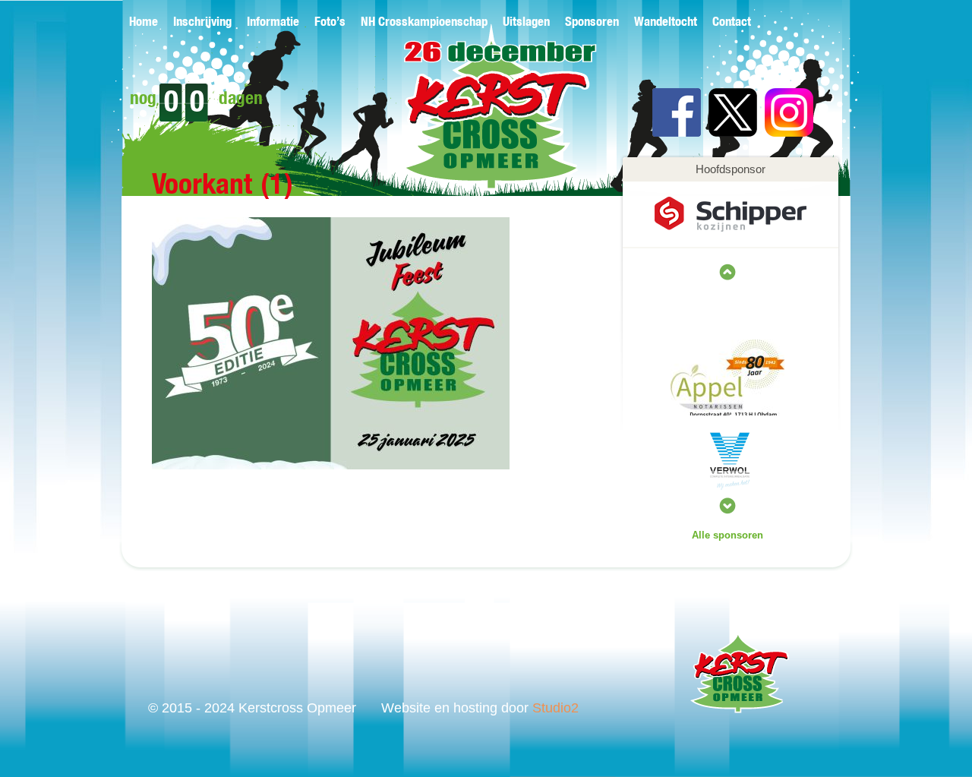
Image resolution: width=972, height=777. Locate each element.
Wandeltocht (665, 22)
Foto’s (330, 22)
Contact (731, 22)
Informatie (273, 22)
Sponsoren (592, 22)
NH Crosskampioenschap (424, 22)
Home (143, 22)
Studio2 (555, 707)
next (727, 272)
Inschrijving (202, 22)
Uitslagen (526, 22)
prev (727, 505)
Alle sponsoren (727, 535)
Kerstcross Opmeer (476, 119)
